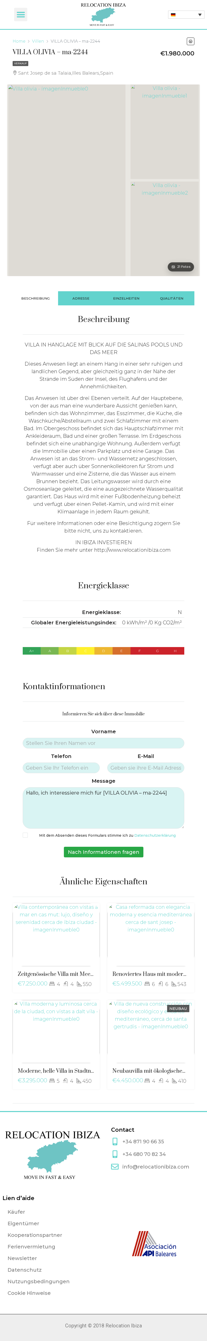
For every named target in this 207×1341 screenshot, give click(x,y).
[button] (21, 14)
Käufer (16, 1212)
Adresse (80, 298)
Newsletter (22, 1258)
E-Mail (146, 756)
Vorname (103, 731)
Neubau (178, 1008)
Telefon (61, 756)
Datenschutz (25, 1270)
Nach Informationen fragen (103, 852)
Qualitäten (171, 298)
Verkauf (20, 63)
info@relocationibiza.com (155, 1167)
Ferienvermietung (31, 1247)
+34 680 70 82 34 (144, 1154)
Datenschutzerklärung (155, 835)
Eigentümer (23, 1223)
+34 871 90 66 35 (143, 1142)
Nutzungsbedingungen (39, 1281)
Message (103, 781)
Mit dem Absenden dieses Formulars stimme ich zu (107, 835)
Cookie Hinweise (29, 1293)
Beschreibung (35, 298)
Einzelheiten (126, 298)
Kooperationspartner (35, 1235)
